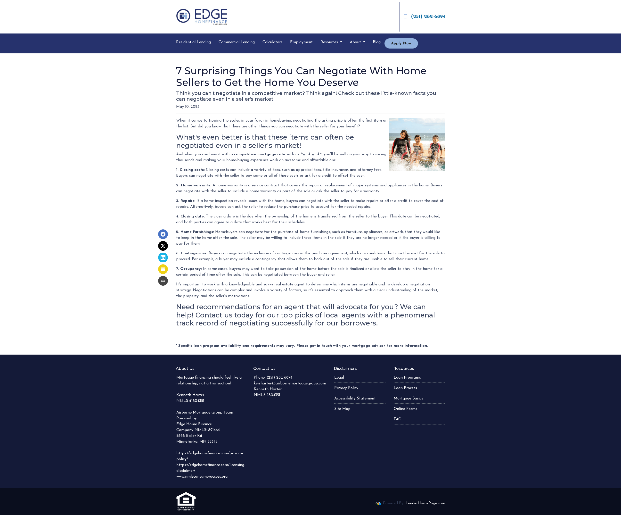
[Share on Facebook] (163, 234)
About (356, 42)
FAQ (398, 419)
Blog (377, 42)
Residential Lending (193, 42)
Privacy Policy (346, 388)
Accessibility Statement (355, 398)
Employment (301, 42)
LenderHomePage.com (425, 503)
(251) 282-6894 (428, 16)
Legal (339, 378)
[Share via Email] (163, 269)
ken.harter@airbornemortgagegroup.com (290, 383)
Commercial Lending (237, 42)
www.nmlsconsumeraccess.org (202, 477)
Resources (329, 42)
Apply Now (401, 43)
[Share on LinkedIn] (163, 257)
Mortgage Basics (408, 398)
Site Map (342, 409)
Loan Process (405, 388)
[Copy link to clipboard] (163, 281)
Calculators (272, 42)
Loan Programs (407, 378)
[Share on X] (163, 246)
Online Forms (405, 409)
